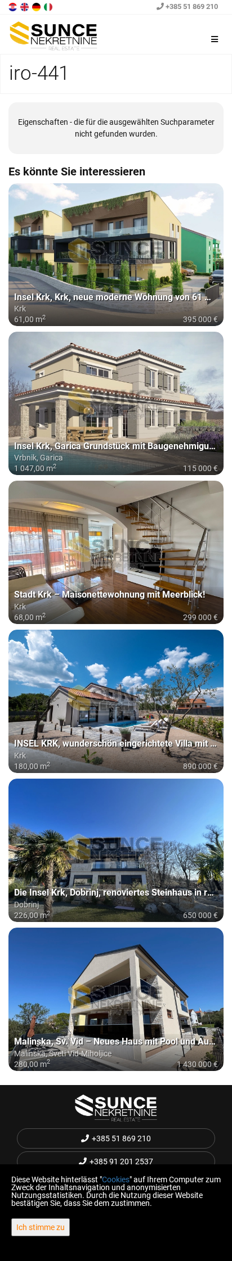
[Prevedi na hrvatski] (13, 6)
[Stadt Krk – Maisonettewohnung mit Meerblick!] (116, 552)
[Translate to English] (25, 6)
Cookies (116, 1179)
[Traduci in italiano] (49, 6)
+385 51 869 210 (191, 6)
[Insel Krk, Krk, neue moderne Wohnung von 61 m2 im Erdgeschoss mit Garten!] (116, 255)
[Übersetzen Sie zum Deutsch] (37, 6)
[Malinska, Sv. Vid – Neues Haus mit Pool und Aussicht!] (116, 999)
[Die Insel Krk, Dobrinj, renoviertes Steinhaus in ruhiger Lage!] (116, 850)
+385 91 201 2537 (121, 1161)
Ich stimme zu (40, 1227)
